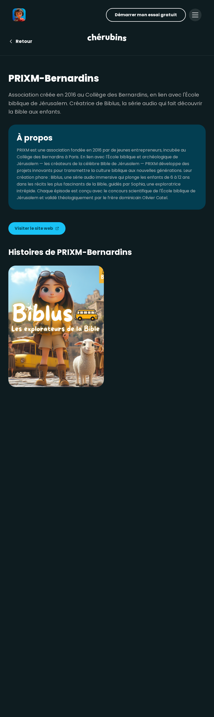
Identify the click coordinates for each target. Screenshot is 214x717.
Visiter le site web (34, 228)
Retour (24, 41)
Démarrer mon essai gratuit (146, 15)
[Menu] (195, 15)
